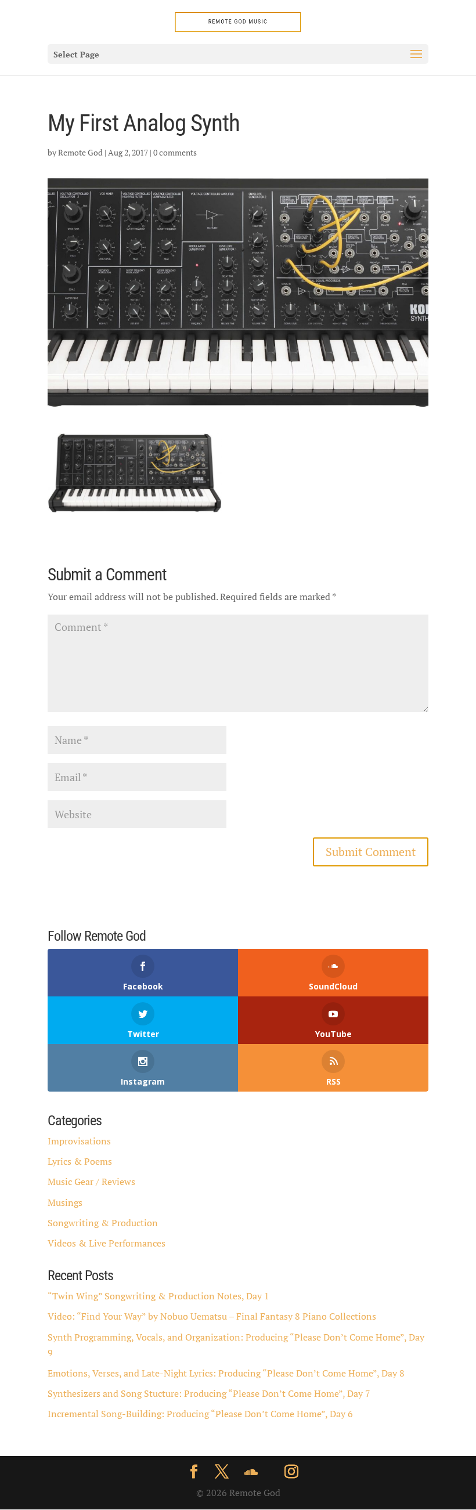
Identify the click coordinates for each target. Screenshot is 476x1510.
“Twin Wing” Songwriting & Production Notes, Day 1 (158, 1295)
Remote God (80, 152)
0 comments (175, 152)
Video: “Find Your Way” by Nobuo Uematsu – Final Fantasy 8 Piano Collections (212, 1316)
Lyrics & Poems (80, 1161)
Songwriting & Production (103, 1222)
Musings (65, 1202)
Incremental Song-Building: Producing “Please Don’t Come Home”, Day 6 (200, 1413)
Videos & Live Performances (106, 1243)
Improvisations (79, 1141)
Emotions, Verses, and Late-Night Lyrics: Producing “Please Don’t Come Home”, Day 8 (226, 1373)
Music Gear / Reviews (91, 1181)
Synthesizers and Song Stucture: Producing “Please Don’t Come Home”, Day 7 (209, 1393)
